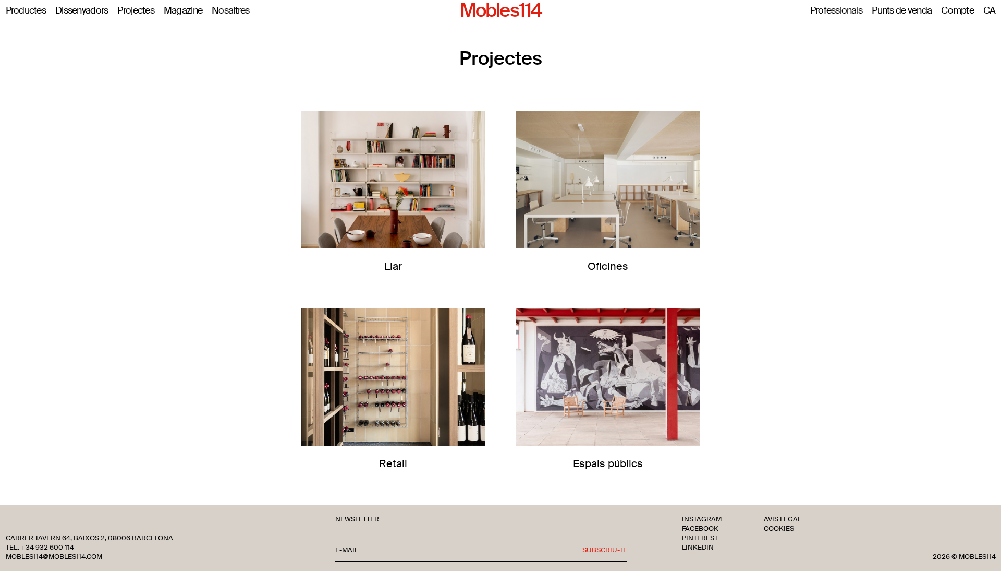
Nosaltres (231, 11)
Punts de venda (902, 11)
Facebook (700, 529)
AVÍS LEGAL (782, 519)
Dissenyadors (81, 11)
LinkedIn (698, 547)
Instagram (702, 519)
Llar (393, 265)
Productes (26, 11)
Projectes (135, 11)
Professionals (836, 11)
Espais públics (608, 463)
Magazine (183, 11)
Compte (957, 11)
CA (989, 11)
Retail (393, 463)
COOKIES (779, 529)
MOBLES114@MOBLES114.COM (54, 557)
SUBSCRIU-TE (604, 550)
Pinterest (700, 538)
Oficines (608, 265)
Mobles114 (500, 11)
